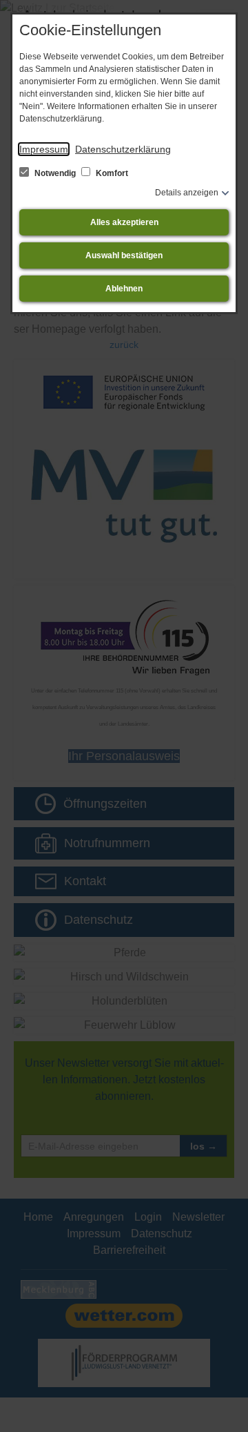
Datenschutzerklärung (123, 149)
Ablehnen (124, 288)
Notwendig (55, 173)
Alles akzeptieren (124, 222)
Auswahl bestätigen (124, 255)
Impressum (43, 149)
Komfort (111, 173)
